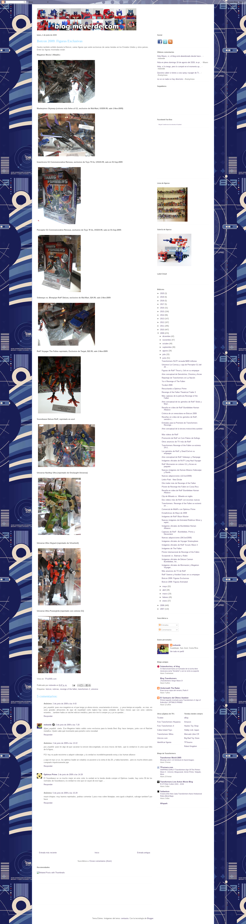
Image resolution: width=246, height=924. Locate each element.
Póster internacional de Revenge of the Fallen (180, 552)
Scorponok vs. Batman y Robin (174, 556)
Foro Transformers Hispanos (169, 722)
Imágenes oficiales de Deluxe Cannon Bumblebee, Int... (177, 560)
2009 (162, 333)
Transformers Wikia (165, 734)
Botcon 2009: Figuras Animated (175, 582)
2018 (162, 301)
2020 (162, 293)
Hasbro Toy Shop (191, 726)
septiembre (167, 347)
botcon (48, 689)
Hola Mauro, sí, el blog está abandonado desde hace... (179, 56)
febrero (165, 597)
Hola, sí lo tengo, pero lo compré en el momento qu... (179, 66)
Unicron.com (162, 738)
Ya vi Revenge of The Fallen (173, 381)
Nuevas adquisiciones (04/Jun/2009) (177, 538)
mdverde (47, 725)
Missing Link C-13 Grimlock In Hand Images (177, 760)
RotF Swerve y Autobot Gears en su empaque (181, 575)
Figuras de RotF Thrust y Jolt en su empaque (180, 370)
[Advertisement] (89, 894)
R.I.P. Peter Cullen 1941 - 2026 (172, 784)
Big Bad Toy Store (191, 738)
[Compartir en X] (84, 685)
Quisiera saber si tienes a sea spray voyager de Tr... (178, 73)
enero (165, 601)
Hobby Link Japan (191, 730)
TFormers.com (166, 767)
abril (164, 590)
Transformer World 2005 (170, 758)
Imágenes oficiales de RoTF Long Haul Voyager (181, 461)
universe (94, 689)
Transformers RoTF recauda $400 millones (179, 361)
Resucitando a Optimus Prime (174, 389)
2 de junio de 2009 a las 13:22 (65, 743)
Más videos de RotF (170, 434)
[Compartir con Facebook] (86, 685)
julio (164, 354)
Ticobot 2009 (167, 385)
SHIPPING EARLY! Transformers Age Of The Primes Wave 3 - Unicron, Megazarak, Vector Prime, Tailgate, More (180, 772)
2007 (162, 609)
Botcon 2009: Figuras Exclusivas (175, 578)
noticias (56, 689)
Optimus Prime (50, 774)
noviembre (167, 340)
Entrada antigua (143, 853)
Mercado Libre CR (191, 734)
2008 (162, 605)
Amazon (187, 722)
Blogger (150, 918)
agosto (165, 351)
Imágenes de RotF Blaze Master (175, 516)
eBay (186, 718)
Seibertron (164, 791)
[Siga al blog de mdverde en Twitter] (165, 43)
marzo (165, 594)
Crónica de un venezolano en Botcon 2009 (179, 413)
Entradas (165, 625)
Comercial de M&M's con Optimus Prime (178, 509)
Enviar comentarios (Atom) (101, 861)
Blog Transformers (168, 678)
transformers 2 (84, 689)
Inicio (97, 853)
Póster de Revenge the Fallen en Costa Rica (180, 487)
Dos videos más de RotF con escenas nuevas (181, 500)
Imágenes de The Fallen (172, 548)
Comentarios (166, 630)
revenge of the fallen (68, 689)
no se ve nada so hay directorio (170, 79)
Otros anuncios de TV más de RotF (176, 442)
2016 (162, 308)
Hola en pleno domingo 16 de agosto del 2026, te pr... (179, 62)
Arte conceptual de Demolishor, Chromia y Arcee (182, 374)
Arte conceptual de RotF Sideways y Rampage (181, 457)
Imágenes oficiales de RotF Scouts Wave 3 (180, 545)
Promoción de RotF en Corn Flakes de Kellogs (181, 438)
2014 (162, 315)
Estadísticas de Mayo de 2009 (174, 513)
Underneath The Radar (170, 688)
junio (164, 358)
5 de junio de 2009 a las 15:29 (65, 793)
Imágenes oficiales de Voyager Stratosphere (180, 541)
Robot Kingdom (190, 746)
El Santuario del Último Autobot (174, 698)
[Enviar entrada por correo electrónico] (73, 685)
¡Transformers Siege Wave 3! (171, 681)
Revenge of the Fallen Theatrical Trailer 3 (179, 392)
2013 (162, 319)
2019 (162, 297)
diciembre (166, 336)
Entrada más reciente (48, 853)
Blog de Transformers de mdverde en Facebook (170, 124)
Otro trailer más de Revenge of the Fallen (179, 483)
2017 (162, 304)
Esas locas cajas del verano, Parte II (174, 690)
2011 (162, 326)
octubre (165, 344)
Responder (48, 716)
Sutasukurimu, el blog (170, 666)
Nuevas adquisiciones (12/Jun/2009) (177, 476)
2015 (162, 311)
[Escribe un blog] (81, 685)
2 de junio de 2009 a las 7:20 (67, 725)
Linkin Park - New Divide (172, 480)
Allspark (163, 803)
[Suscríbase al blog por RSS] (170, 43)
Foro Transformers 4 (165, 726)
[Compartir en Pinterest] (89, 685)
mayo (165, 586)
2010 (162, 330)
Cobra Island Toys (164, 730)
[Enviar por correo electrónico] (78, 685)
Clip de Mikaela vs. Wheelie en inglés (177, 496)
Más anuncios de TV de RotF (174, 571)
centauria (124, 918)
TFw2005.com (51, 679)
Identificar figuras (164, 742)
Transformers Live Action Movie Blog (176, 782)
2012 (162, 322)
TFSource (188, 742)
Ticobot (160, 718)
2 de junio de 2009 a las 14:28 (70, 774)
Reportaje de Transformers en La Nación (178, 378)
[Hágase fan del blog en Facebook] (159, 43)
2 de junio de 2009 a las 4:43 (64, 704)
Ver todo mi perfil (177, 651)
